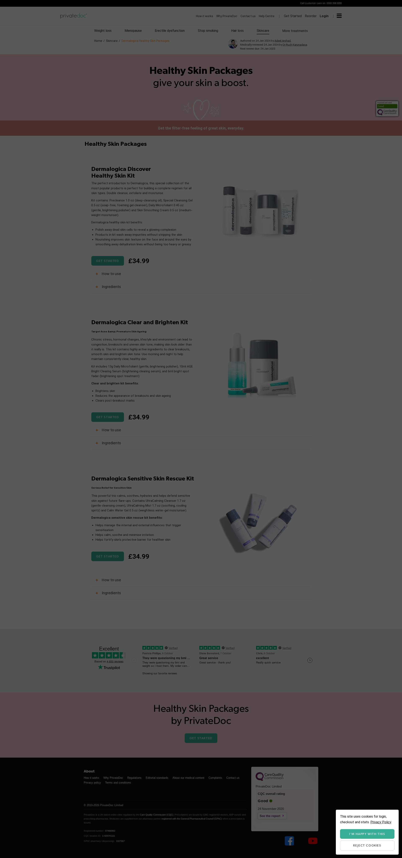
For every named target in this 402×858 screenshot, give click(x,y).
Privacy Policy (380, 822)
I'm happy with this (367, 834)
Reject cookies (367, 845)
